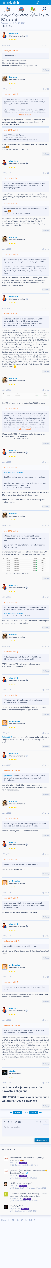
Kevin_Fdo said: (9, 51)
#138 (47, 977)
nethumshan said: (10, 771)
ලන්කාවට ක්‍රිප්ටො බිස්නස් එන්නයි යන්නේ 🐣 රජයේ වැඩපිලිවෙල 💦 (28, 1171)
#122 (47, 89)
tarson (12, 1163)
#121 (47, 45)
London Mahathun (24, 1188)
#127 (47, 462)
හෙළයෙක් (13, 1209)
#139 (47, 1020)
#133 (47, 765)
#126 (47, 390)
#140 (47, 1083)
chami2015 (7, 23)
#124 (47, 249)
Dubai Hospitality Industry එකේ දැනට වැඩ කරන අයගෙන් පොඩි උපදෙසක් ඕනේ (28, 1194)
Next (33, 1112)
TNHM (12, 1186)
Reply (47, 70)
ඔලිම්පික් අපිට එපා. (17, 1206)
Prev (18, 1112)
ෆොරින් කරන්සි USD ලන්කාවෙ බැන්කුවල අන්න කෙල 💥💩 (27, 1159)
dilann (19, 1211)
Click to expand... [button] (25, 115)
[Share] (42, 45)
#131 (47, 690)
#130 (47, 647)
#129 (47, 597)
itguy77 (20, 1201)
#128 (47, 526)
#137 (47, 936)
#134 (47, 813)
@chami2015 (7, 737)
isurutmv (13, 77)
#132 (47, 733)
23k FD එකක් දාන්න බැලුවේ (21, 1183)
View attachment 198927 (13, 472)
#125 (47, 308)
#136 (47, 893)
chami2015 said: (10, 94)
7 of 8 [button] (25, 1112)
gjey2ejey (13, 1071)
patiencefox (14, 1198)
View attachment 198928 (13, 614)
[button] (4, 3)
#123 (47, 173)
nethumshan (15, 721)
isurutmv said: (9, 178)
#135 (47, 854)
